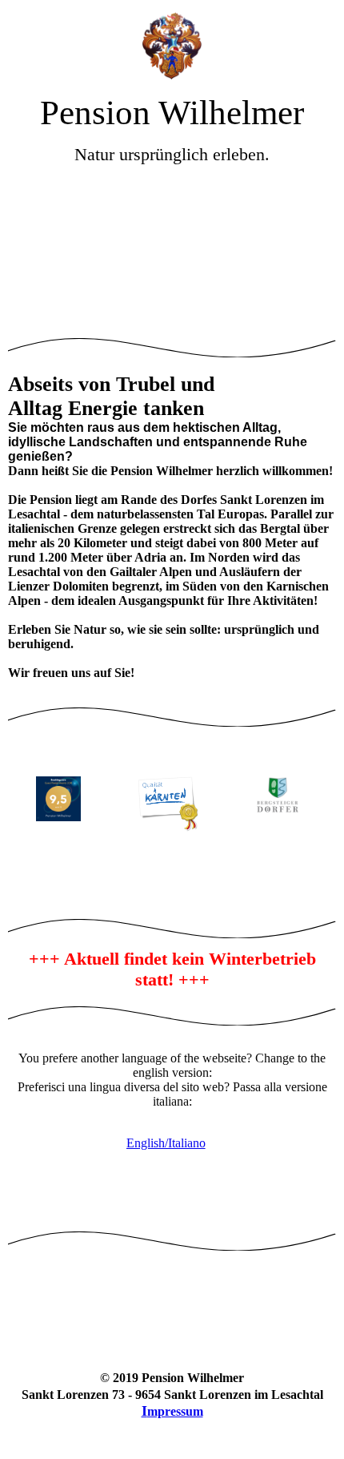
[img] (172, 46)
